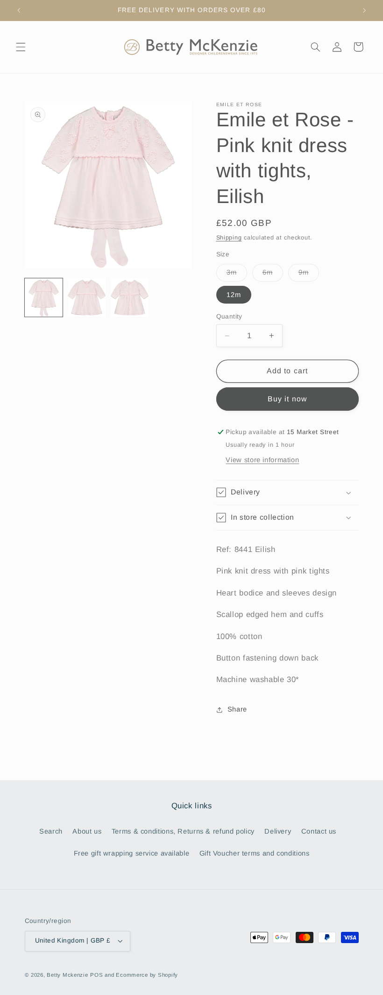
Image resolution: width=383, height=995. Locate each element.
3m (237, 274)
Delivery (277, 831)
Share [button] (237, 709)
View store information (262, 460)
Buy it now (287, 399)
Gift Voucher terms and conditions (254, 853)
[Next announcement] (364, 10)
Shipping (229, 237)
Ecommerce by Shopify (147, 975)
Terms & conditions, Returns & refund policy (183, 831)
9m (308, 274)
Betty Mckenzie (67, 975)
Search (51, 831)
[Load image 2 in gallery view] (87, 297)
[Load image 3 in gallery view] (130, 297)
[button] (20, 47)
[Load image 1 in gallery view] (44, 297)
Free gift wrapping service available (132, 853)
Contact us (318, 831)
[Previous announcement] (18, 10)
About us (86, 831)
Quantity (229, 316)
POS (96, 975)
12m (234, 294)
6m (272, 274)
